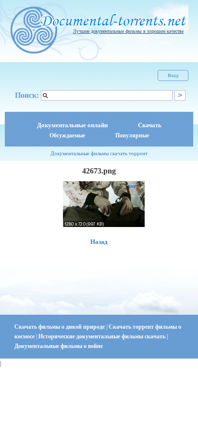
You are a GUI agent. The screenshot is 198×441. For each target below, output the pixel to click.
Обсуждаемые (67, 135)
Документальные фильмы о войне (58, 346)
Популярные (132, 135)
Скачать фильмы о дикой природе (60, 326)
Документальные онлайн (72, 125)
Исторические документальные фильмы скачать (102, 336)
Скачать (149, 125)
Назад (99, 241)
